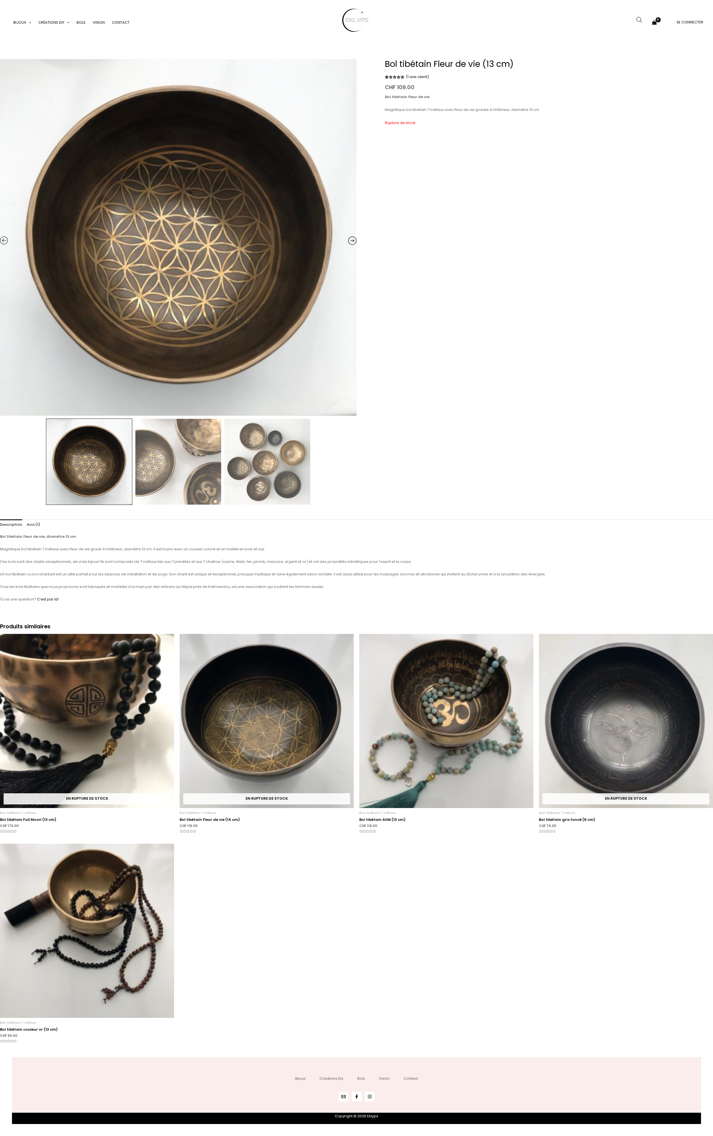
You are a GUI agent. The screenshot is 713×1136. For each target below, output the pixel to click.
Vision (99, 22)
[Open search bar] (639, 19)
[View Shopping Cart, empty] (654, 22)
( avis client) (417, 76)
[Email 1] (343, 1096)
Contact (121, 22)
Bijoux (19, 22)
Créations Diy (51, 22)
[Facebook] (357, 1096)
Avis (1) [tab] (33, 524)
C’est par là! (48, 599)
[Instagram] (370, 1096)
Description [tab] (11, 524)
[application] (28, 22)
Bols (81, 22)
